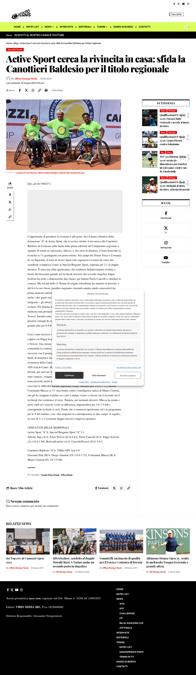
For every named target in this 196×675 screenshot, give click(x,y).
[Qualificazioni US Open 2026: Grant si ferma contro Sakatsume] (149, 139)
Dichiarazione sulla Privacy (100, 382)
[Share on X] (26, 90)
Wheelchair (67, 475)
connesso (25, 506)
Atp (162, 152)
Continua (69, 375)
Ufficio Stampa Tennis (26, 78)
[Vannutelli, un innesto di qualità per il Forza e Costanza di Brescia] (121, 541)
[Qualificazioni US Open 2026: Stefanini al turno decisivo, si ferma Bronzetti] (149, 184)
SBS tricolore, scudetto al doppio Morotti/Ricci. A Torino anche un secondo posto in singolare (73, 562)
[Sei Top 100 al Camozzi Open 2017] (28, 541)
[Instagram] (188, 4)
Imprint (114, 382)
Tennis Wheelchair (50, 475)
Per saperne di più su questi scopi (129, 367)
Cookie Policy (84, 382)
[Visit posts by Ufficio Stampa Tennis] (8, 79)
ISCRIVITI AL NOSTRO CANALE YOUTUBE (39, 35)
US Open (172, 110)
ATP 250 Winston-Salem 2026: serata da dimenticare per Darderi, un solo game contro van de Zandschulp (173, 164)
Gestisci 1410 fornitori (63, 367)
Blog (16, 43)
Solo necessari (99, 375)
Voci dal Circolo (15, 49)
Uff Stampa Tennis (64, 572)
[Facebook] (174, 4)
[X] (178, 4)
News (163, 110)
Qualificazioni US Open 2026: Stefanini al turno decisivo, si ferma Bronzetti (174, 186)
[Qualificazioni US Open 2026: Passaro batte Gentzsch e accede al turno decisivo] (149, 117)
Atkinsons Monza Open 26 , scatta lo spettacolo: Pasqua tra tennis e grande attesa (167, 562)
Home (9, 43)
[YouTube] (183, 4)
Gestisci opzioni (128, 375)
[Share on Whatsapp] (33, 90)
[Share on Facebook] (20, 90)
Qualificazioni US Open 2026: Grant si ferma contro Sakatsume (172, 140)
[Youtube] (166, 260)
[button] (187, 14)
